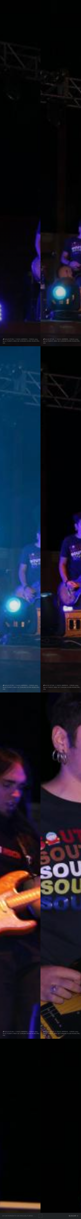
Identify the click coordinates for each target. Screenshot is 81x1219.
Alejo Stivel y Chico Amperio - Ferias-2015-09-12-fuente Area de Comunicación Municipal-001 (21, 341)
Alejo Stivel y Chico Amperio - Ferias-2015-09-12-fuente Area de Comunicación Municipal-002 (62, 341)
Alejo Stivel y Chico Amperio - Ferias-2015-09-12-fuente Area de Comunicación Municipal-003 (21, 687)
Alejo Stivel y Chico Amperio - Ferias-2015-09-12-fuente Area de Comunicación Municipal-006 (62, 1033)
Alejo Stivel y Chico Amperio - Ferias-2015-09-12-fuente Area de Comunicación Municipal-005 (21, 1033)
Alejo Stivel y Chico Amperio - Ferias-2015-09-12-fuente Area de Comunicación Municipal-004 (62, 687)
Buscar (72, 1216)
